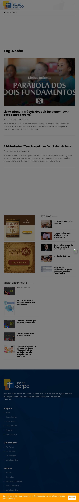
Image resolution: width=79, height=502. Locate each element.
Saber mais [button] (10, 498)
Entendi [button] (72, 497)
